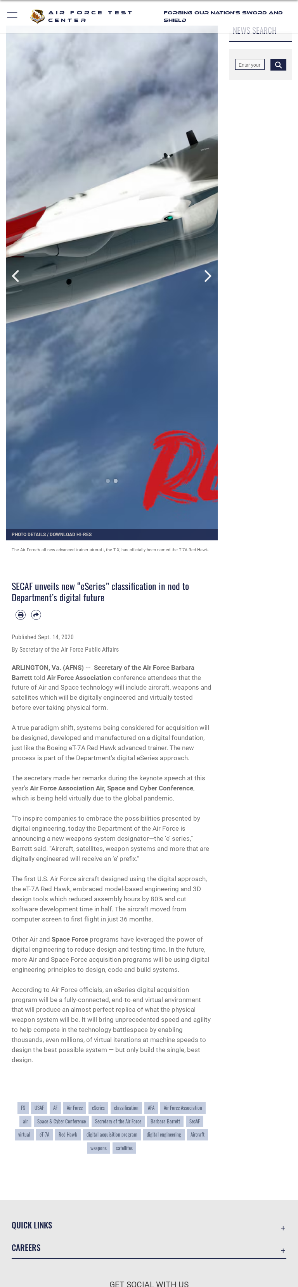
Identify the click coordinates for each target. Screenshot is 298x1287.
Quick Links (32, 1225)
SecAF (194, 1121)
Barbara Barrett (165, 1121)
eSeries (98, 1107)
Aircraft (197, 1134)
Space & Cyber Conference (61, 1121)
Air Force (75, 1107)
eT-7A (44, 1134)
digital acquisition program (112, 1134)
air (25, 1121)
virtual (24, 1134)
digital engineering (164, 1134)
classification (126, 1107)
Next (207, 276)
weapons (98, 1148)
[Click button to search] (278, 64)
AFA (151, 1107)
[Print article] (21, 615)
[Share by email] (36, 615)
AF (55, 1107)
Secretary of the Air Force (118, 1121)
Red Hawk (68, 1134)
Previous (16, 276)
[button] (12, 16)
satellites (124, 1148)
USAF (39, 1107)
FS (23, 1107)
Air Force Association (183, 1107)
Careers (26, 1247)
